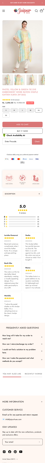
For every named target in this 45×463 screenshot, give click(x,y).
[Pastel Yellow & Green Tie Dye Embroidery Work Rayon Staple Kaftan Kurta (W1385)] (7, 79)
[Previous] (3, 3)
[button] (36, 10)
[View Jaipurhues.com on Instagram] (4, 451)
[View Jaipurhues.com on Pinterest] (15, 451)
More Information (13, 401)
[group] (22, 3)
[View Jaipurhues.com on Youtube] (21, 451)
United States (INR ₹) (8, 459)
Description (10, 194)
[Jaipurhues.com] (23, 10)
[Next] (42, 3)
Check (37, 141)
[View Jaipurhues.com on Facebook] (10, 451)
